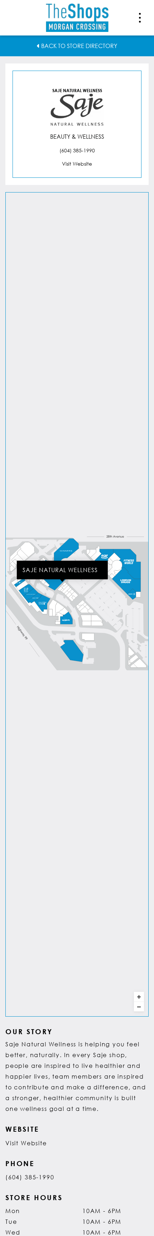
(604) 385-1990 (29, 1177)
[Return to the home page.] (77, 17)
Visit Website (26, 1143)
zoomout (139, 1007)
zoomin (139, 997)
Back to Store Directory (78, 45)
